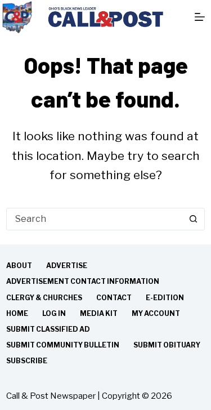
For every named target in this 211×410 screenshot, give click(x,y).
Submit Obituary (166, 345)
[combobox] (95, 219)
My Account (156, 313)
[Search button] (193, 219)
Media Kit (99, 313)
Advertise (66, 265)
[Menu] (200, 17)
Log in (54, 313)
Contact (114, 297)
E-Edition (165, 297)
